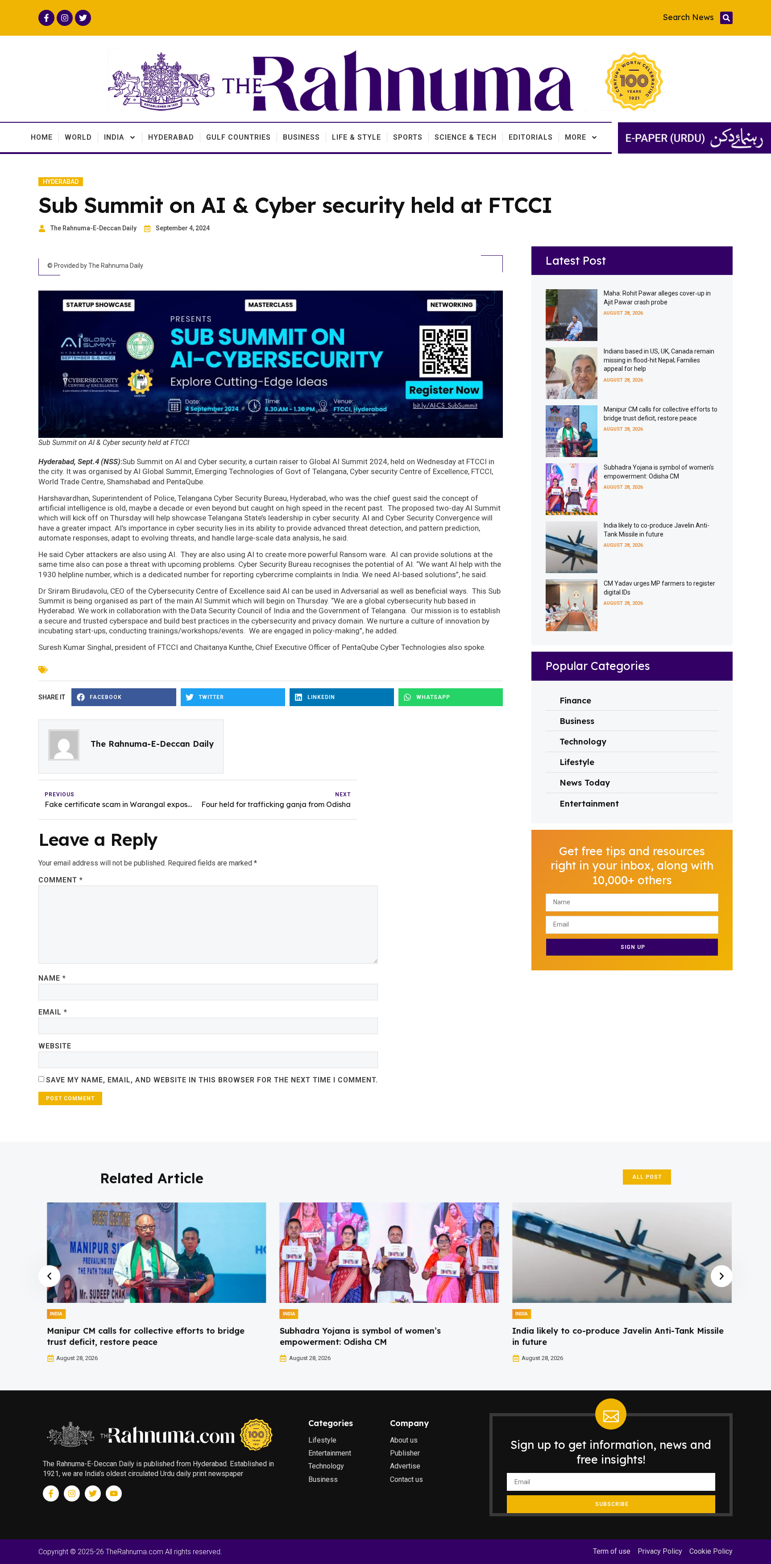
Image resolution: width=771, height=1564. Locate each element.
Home (42, 137)
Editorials (531, 137)
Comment (60, 880)
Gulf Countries (238, 137)
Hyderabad (171, 137)
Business (301, 137)
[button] (726, 18)
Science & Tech (466, 137)
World (78, 137)
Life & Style (356, 137)
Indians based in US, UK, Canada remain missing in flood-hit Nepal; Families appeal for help (659, 360)
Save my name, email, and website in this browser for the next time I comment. (212, 1080)
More (575, 137)
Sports (408, 137)
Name (52, 978)
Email (52, 1012)
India (114, 137)
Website (54, 1046)
